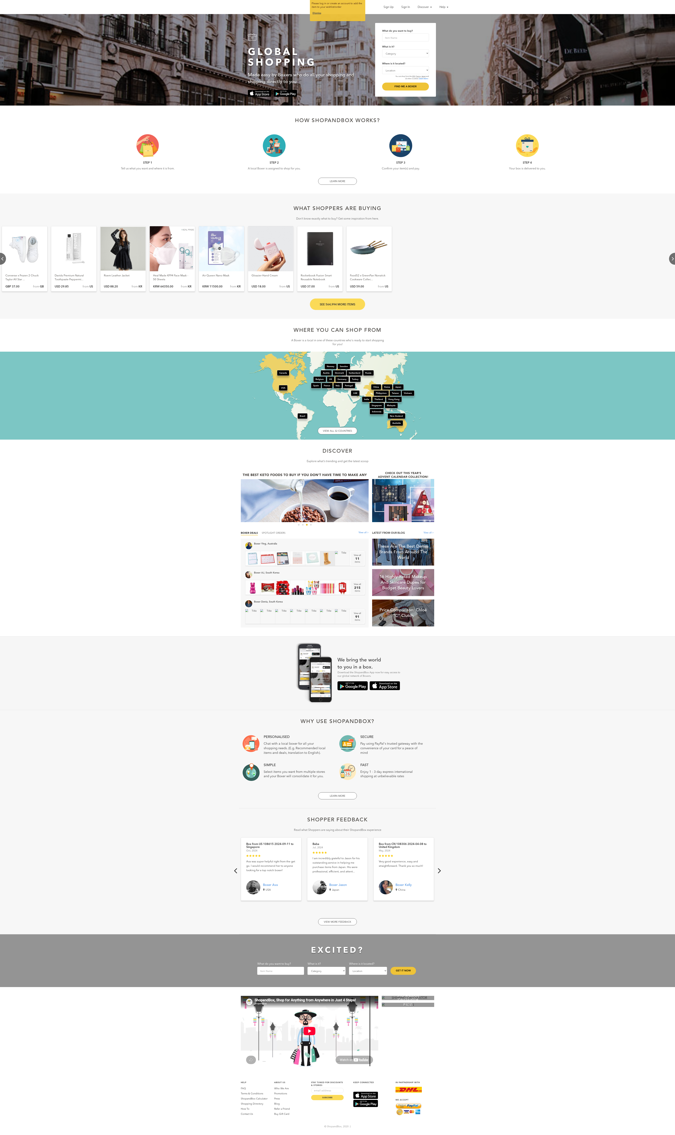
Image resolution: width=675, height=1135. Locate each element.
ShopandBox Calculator (254, 1099)
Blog (277, 1104)
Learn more (423, 79)
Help (442, 7)
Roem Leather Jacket (18, 275)
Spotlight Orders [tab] (273, 533)
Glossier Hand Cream (166, 275)
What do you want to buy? (397, 31)
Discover (424, 7)
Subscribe (327, 1098)
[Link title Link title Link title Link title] (305, 496)
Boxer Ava (270, 885)
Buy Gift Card (281, 1114)
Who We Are (281, 1088)
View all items (357, 558)
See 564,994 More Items (337, 304)
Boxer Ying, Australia (265, 544)
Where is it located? (393, 63)
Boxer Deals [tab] (249, 533)
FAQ (243, 1088)
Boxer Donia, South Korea (268, 602)
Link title (305, 496)
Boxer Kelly (404, 885)
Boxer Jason (338, 885)
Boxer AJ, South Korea (266, 573)
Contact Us (247, 1114)
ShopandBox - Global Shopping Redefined (242, 7)
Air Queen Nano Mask (117, 275)
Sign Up (389, 7)
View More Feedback (337, 922)
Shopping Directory (252, 1104)
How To (245, 1109)
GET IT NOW (403, 970)
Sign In (405, 7)
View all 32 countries (337, 431)
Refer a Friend (282, 1109)
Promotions (280, 1093)
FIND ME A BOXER (405, 86)
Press (277, 1099)
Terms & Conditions (252, 1093)
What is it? (388, 47)
